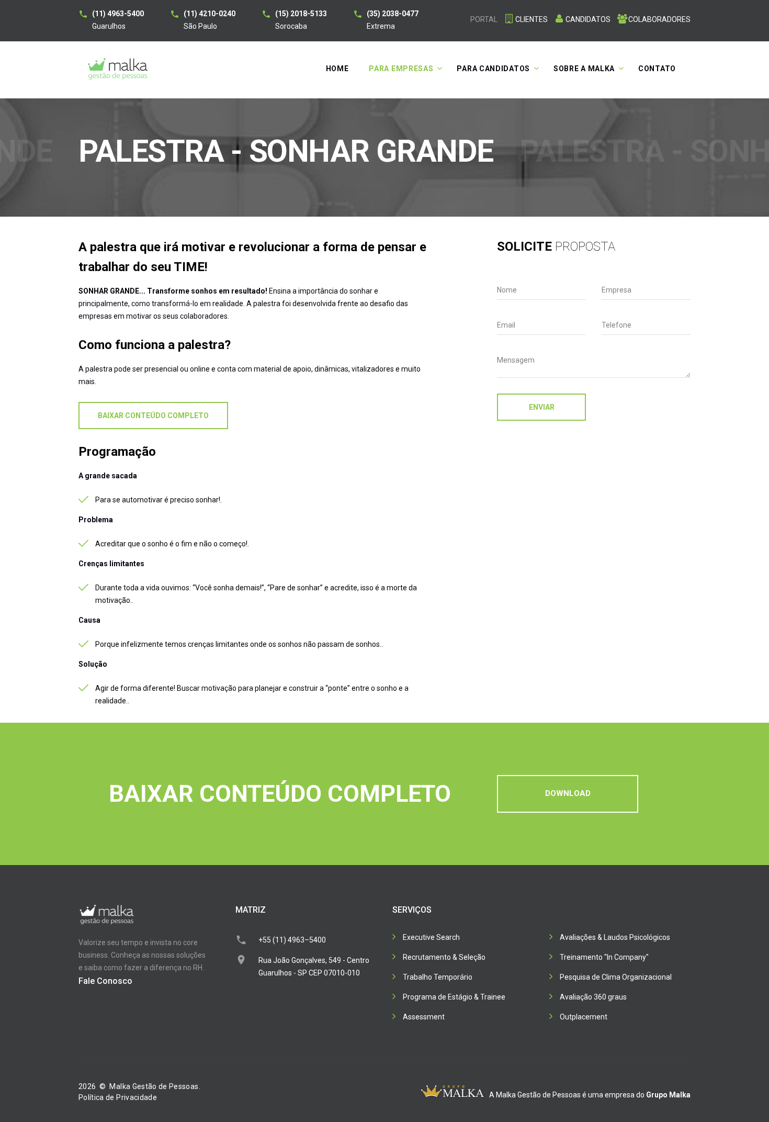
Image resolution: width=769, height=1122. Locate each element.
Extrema (393, 19)
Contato (657, 68)
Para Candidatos (493, 68)
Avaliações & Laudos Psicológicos (615, 937)
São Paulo (209, 19)
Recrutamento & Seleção (444, 957)
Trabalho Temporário (437, 977)
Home (337, 68)
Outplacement (583, 1017)
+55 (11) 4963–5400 (292, 940)
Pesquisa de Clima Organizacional (616, 977)
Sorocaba (301, 19)
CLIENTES (531, 19)
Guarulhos (118, 19)
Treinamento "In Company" (604, 957)
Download (568, 793)
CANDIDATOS (588, 19)
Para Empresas (401, 68)
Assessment (424, 1017)
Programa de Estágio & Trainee (454, 997)
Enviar (542, 407)
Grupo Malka (668, 1095)
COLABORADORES (659, 19)
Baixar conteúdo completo (153, 415)
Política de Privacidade (117, 1097)
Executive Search (431, 937)
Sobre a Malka (584, 68)
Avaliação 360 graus (593, 997)
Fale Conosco (105, 981)
